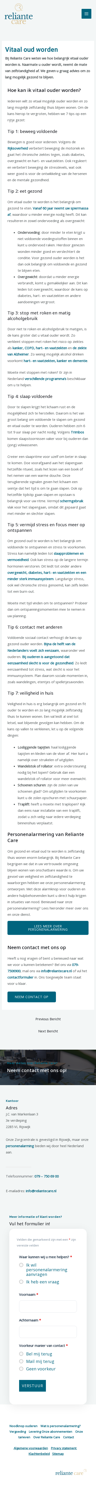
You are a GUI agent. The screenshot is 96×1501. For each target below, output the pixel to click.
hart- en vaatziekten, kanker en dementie (55, 360)
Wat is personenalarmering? (61, 1426)
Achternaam (30, 1320)
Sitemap (58, 1454)
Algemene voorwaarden (31, 1448)
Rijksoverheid (17, 148)
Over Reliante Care (46, 1437)
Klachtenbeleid (39, 1454)
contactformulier (20, 977)
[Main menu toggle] (86, 14)
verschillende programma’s (45, 378)
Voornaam (28, 1294)
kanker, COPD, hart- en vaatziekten (40, 347)
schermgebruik (71, 500)
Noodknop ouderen (24, 1426)
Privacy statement (64, 1448)
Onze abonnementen (57, 1431)
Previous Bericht (48, 1019)
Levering (35, 1431)
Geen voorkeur (41, 1368)
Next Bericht (48, 1031)
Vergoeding (18, 1431)
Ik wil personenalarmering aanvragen (46, 1270)
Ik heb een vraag (42, 1281)
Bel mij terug (39, 1353)
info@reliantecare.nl (56, 970)
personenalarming (20, 1145)
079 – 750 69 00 (46, 1176)
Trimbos (77, 432)
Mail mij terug (40, 1361)
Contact (68, 1437)
